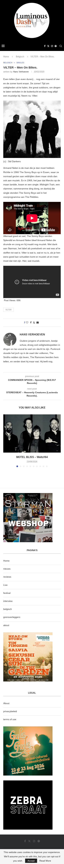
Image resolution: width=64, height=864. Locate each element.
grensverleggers (11, 617)
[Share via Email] (37, 322)
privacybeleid (10, 711)
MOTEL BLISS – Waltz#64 (32, 457)
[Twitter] (48, 46)
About (6, 703)
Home (6, 56)
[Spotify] (56, 46)
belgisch (7, 609)
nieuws (7, 568)
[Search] (60, 46)
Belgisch (20, 56)
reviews (7, 576)
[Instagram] (52, 46)
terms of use (9, 719)
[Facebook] (44, 46)
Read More (45, 861)
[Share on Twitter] (34, 322)
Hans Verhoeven (21, 71)
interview (7, 601)
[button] (6, 440)
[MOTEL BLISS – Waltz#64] (32, 433)
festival (7, 593)
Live (5, 585)
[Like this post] (27, 322)
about (6, 625)
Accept (31, 860)
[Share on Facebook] (31, 322)
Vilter (8, 310)
